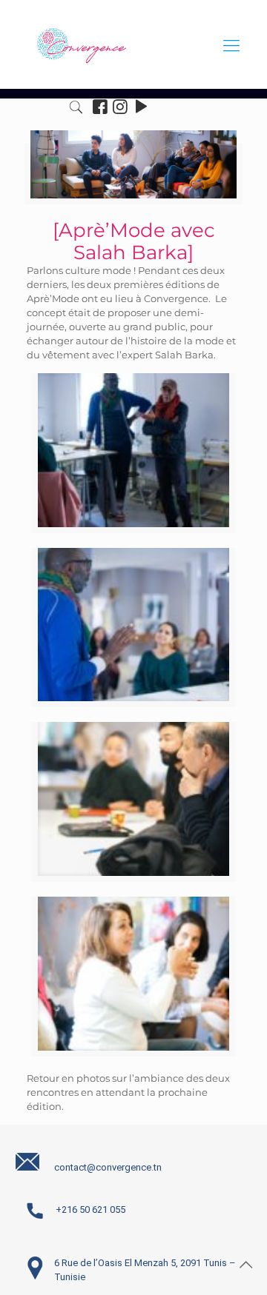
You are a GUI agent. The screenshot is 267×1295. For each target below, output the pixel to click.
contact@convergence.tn (108, 1167)
